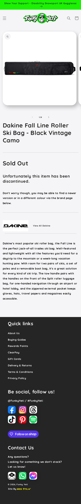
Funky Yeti (22, 484)
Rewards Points (18, 345)
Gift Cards (14, 358)
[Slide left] (32, 117)
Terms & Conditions (20, 371)
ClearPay (13, 352)
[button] (4, 18)
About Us (13, 333)
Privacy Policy (17, 378)
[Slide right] (48, 117)
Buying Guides (17, 339)
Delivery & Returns (20, 365)
